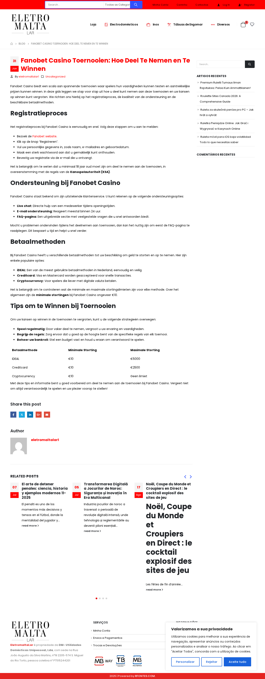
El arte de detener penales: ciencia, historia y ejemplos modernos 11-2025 (45, 491)
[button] (185, 477)
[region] (211, 646)
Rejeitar (211, 662)
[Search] (136, 4)
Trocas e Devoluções (107, 645)
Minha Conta (160, 4)
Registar (249, 4)
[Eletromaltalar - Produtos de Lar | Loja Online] (30, 24)
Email (47, 415)
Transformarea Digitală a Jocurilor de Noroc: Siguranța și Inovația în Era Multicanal (106, 491)
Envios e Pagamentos (107, 638)
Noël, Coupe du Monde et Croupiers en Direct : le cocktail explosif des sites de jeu (168, 491)
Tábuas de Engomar (187, 24)
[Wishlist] (252, 24)
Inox (156, 24)
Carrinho (182, 4)
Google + (39, 415)
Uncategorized (55, 76)
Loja (93, 24)
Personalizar (185, 662)
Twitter (22, 415)
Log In (226, 4)
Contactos (201, 4)
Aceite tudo (237, 662)
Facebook (13, 415)
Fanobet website (45, 136)
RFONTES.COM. (145, 676)
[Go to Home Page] (11, 43)
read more (29, 525)
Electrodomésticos (124, 24)
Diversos (223, 24)
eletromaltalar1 (29, 76)
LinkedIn (30, 415)
